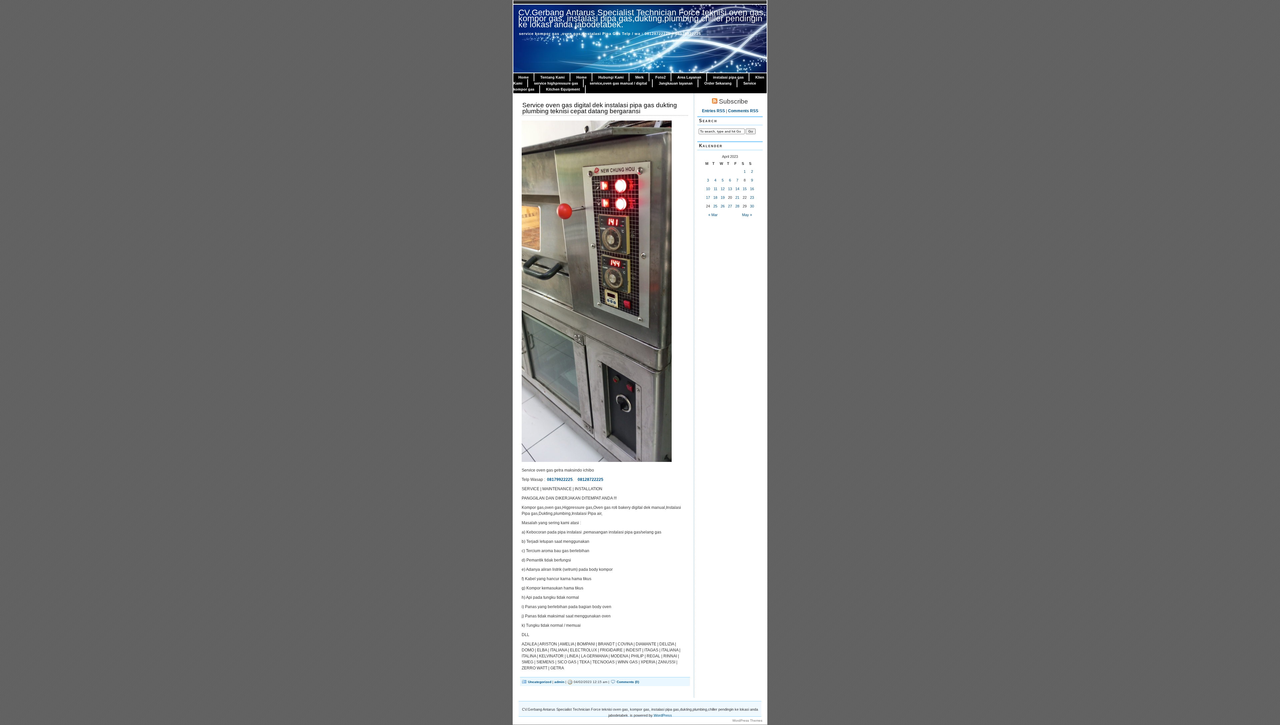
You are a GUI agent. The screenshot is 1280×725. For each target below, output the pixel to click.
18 (715, 197)
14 (737, 189)
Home (523, 77)
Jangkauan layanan (676, 83)
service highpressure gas (556, 83)
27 (730, 206)
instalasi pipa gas (728, 77)
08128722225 (590, 479)
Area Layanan (689, 77)
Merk (639, 77)
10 (708, 189)
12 (723, 189)
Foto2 (660, 77)
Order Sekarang (718, 83)
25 (715, 206)
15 (745, 189)
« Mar (713, 215)
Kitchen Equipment (563, 89)
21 (737, 197)
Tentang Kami (552, 77)
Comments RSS (743, 111)
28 (737, 206)
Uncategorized (539, 682)
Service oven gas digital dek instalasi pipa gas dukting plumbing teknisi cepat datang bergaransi (599, 108)
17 (708, 197)
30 (752, 206)
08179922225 (560, 479)
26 (723, 206)
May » (747, 215)
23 (752, 197)
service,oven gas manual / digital (618, 83)
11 (715, 189)
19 (723, 197)
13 (730, 189)
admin (559, 682)
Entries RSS (713, 111)
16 (752, 189)
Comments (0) (628, 682)
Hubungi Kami (611, 77)
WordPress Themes (747, 720)
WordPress (663, 715)
